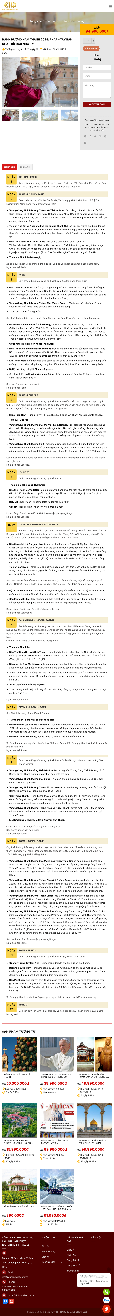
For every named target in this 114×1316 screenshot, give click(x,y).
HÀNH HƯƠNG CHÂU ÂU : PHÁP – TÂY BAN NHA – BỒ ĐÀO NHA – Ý (56, 1207)
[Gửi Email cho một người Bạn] (100, 136)
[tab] (9, 167)
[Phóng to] (5, 104)
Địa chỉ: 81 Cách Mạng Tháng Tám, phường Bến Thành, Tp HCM (17, 1262)
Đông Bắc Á (73, 1260)
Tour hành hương (74, 21)
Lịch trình (9, 167)
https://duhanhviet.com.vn (21, 1295)
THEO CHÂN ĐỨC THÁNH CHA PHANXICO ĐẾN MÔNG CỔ (56, 1075)
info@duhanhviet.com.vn (15, 1277)
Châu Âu (71, 1255)
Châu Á (70, 1249)
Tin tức (45, 1246)
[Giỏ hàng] (110, 6)
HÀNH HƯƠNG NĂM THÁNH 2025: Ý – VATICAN (55, 1141)
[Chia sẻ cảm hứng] (85, 136)
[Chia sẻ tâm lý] (85, 143)
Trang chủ (36, 21)
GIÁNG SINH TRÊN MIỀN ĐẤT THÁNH (18, 1075)
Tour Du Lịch (52, 21)
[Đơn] (22, 6)
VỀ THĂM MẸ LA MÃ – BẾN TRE (19, 1206)
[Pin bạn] (105, 136)
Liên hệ (45, 1256)
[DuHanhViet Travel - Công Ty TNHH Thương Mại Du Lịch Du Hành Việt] (10, 6)
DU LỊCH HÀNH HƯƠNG (99, 124)
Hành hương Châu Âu (94, 127)
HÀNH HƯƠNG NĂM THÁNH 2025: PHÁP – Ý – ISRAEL (92, 1141)
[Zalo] (106, 1300)
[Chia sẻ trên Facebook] (90, 136)
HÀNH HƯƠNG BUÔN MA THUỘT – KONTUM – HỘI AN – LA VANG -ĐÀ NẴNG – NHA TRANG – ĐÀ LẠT (18, 1141)
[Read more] (5, 1301)
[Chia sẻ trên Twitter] (95, 136)
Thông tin (25, 167)
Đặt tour (91, 48)
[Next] (72, 82)
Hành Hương (48, 1251)
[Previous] (7, 82)
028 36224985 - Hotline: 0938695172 (15, 1288)
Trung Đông (73, 1270)
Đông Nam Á (73, 1265)
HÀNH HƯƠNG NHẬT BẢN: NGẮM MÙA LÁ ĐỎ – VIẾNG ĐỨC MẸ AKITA (94, 1075)
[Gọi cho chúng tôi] (106, 1292)
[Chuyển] (61, 1262)
